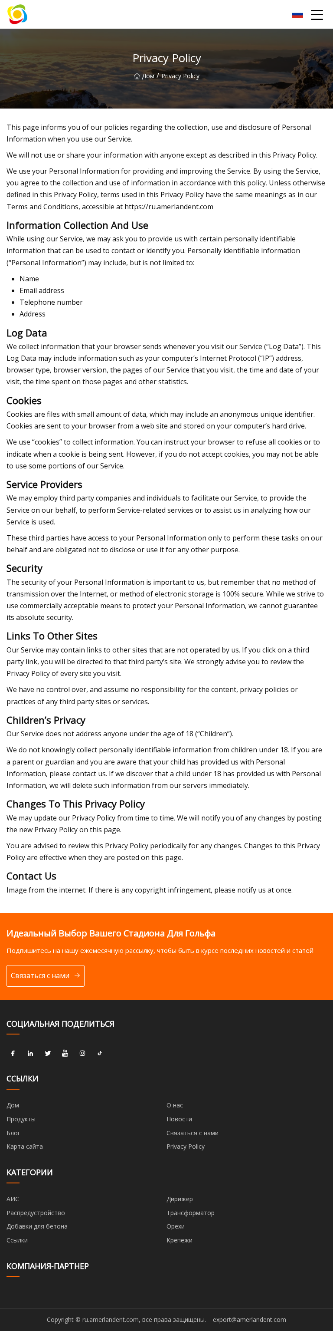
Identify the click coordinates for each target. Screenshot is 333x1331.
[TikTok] (99, 1053)
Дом (148, 76)
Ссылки (17, 1240)
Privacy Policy (185, 1146)
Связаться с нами (40, 975)
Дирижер (179, 1199)
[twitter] (47, 1053)
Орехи (175, 1226)
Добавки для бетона (37, 1226)
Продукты (21, 1119)
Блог (13, 1133)
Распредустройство (36, 1213)
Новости (179, 1119)
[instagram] (82, 1053)
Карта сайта (25, 1146)
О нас (174, 1105)
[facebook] (13, 1053)
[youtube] (65, 1053)
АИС (13, 1199)
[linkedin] (30, 1053)
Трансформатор (190, 1213)
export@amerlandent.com (249, 1319)
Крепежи (179, 1240)
